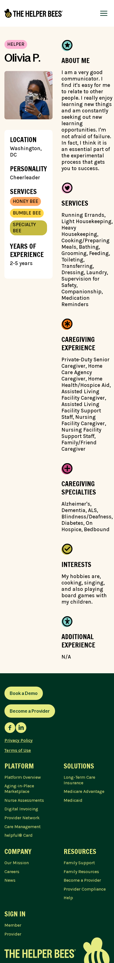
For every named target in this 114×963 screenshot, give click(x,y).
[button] (104, 13)
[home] (33, 13)
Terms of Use (17, 750)
